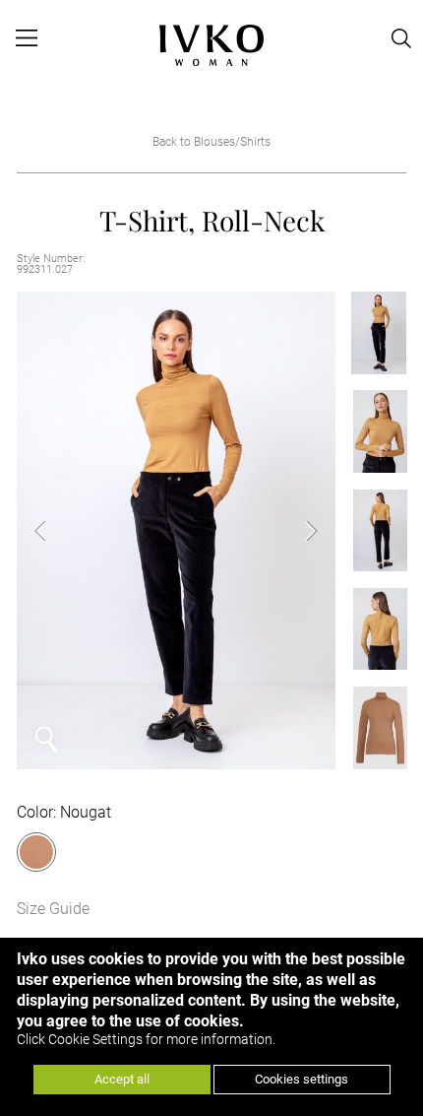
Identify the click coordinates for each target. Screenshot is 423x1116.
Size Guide (53, 908)
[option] (176, 531)
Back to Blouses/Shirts (211, 142)
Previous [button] (56, 531)
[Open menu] (26, 38)
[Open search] (401, 38)
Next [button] (296, 531)
